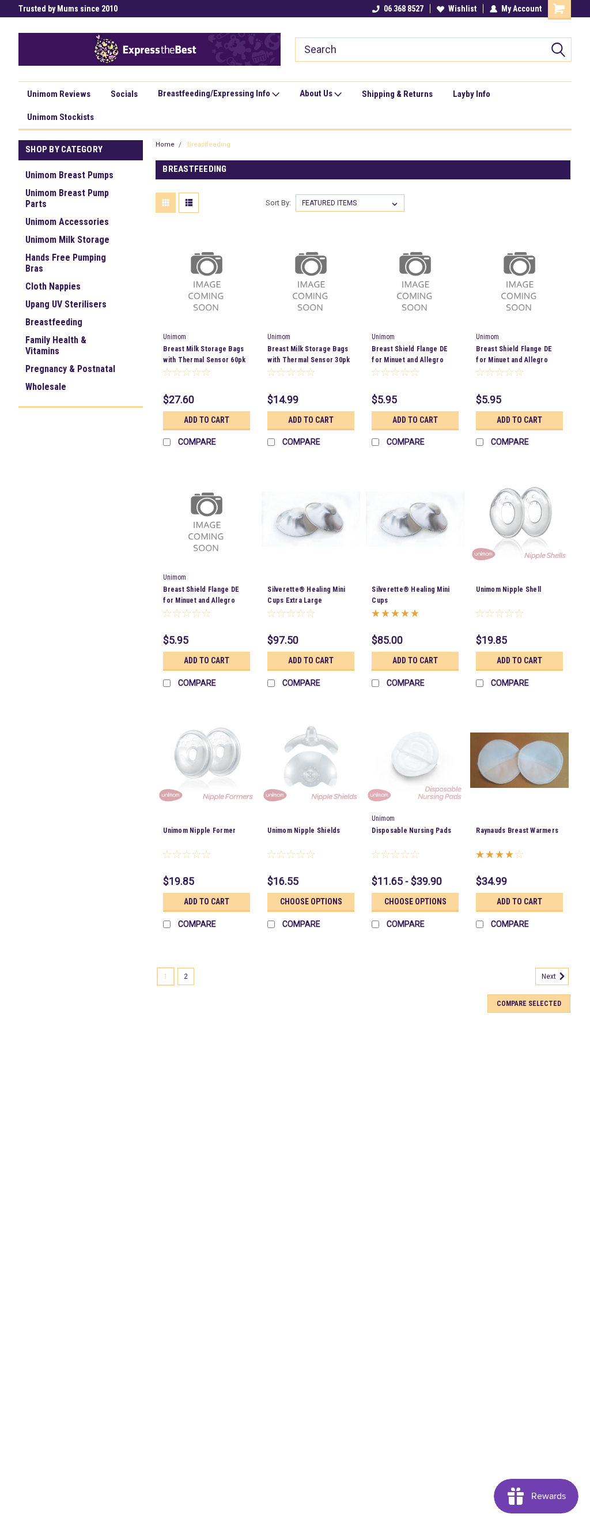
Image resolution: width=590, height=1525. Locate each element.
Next (550, 977)
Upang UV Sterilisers (66, 304)
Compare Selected (529, 1004)
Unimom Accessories (67, 221)
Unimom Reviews (58, 94)
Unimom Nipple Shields (303, 831)
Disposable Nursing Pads (411, 831)
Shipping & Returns (397, 94)
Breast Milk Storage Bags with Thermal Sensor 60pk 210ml (204, 360)
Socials (124, 94)
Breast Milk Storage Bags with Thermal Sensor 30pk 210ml (308, 360)
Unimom (174, 337)
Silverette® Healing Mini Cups (410, 594)
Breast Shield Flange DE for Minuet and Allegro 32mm (410, 360)
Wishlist (462, 8)
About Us (317, 93)
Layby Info (471, 94)
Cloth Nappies (53, 286)
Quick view (207, 319)
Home (165, 144)
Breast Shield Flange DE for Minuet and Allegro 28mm (514, 360)
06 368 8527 (403, 8)
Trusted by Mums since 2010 (68, 8)
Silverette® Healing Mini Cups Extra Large (306, 594)
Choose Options (311, 901)
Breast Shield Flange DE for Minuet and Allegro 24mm (201, 600)
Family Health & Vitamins (55, 345)
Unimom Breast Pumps (69, 175)
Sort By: (278, 202)
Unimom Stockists (60, 117)
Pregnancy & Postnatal (70, 368)
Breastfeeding (53, 322)
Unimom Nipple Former (199, 831)
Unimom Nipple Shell (508, 589)
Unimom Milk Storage (67, 239)
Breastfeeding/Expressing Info (215, 93)
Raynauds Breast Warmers (517, 831)
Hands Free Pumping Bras (65, 263)
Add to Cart (206, 420)
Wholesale (45, 386)
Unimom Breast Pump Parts (67, 198)
